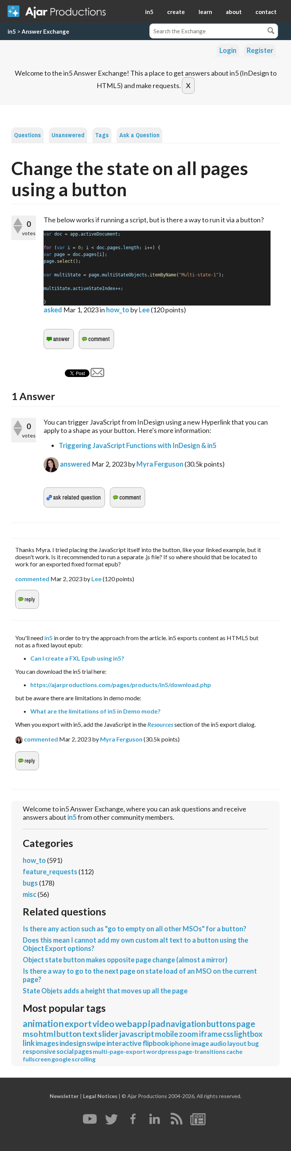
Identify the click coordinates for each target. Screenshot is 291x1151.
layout (237, 1043)
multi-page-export (119, 1051)
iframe (210, 1033)
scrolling (83, 1059)
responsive (39, 1051)
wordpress (161, 1051)
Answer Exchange (45, 31)
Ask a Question (139, 135)
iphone (180, 1043)
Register (260, 50)
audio (218, 1043)
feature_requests (50, 871)
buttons (221, 1024)
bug (253, 1043)
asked (53, 310)
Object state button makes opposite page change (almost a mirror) (125, 960)
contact (266, 11)
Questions (27, 135)
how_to (117, 310)
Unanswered (68, 135)
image (200, 1043)
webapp (131, 1023)
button (68, 1033)
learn (205, 11)
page (245, 1024)
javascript (136, 1033)
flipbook (155, 1043)
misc (29, 894)
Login (227, 50)
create (176, 11)
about (234, 11)
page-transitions (201, 1051)
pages (83, 1051)
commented (32, 578)
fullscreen (37, 1059)
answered (75, 464)
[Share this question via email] (97, 374)
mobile (166, 1033)
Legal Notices (100, 1096)
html (47, 1033)
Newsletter (64, 1096)
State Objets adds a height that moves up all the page (105, 991)
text (89, 1033)
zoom (188, 1033)
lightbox (248, 1033)
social (65, 1051)
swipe (96, 1043)
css (228, 1033)
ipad (156, 1023)
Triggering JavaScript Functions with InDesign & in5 (137, 445)
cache (234, 1051)
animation (43, 1023)
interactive (124, 1043)
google (61, 1059)
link (29, 1042)
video (103, 1023)
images (47, 1043)
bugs (30, 883)
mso (30, 1033)
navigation (186, 1024)
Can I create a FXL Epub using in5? (77, 658)
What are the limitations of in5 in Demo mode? (95, 711)
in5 (149, 11)
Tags (102, 135)
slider (108, 1033)
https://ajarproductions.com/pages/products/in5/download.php (120, 684)
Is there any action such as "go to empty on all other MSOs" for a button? (134, 929)
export (78, 1023)
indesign (72, 1043)
